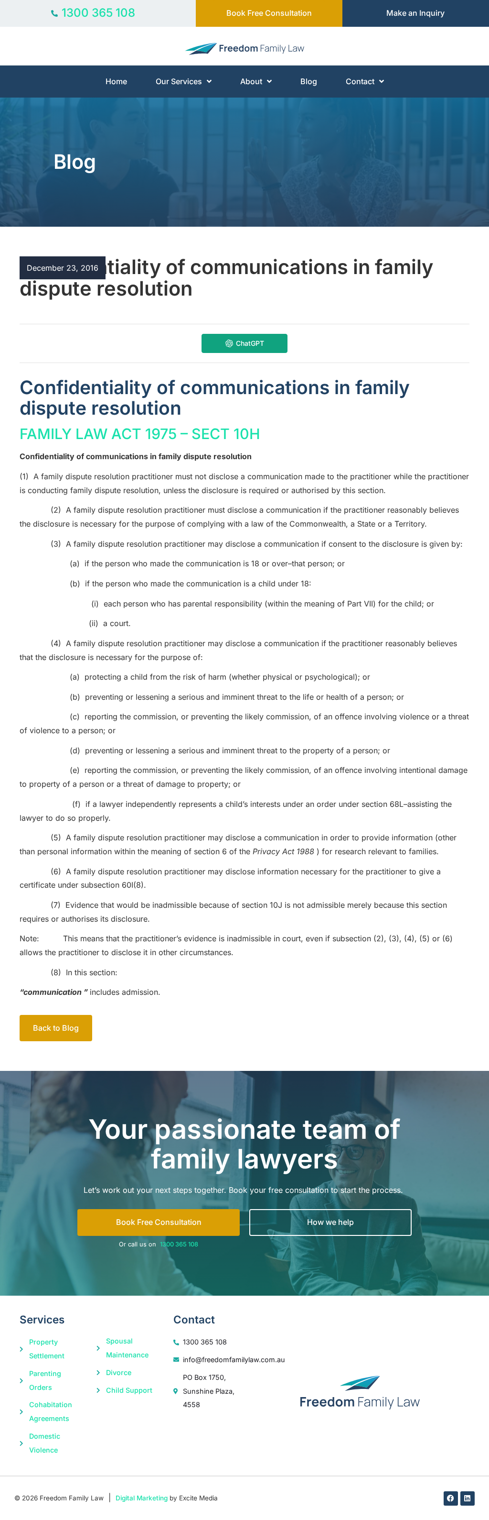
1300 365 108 (179, 1244)
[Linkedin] (467, 1498)
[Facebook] (451, 1498)
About (251, 81)
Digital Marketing (142, 1498)
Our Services (179, 81)
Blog (308, 81)
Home (116, 81)
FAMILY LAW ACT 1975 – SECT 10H (140, 433)
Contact (360, 81)
